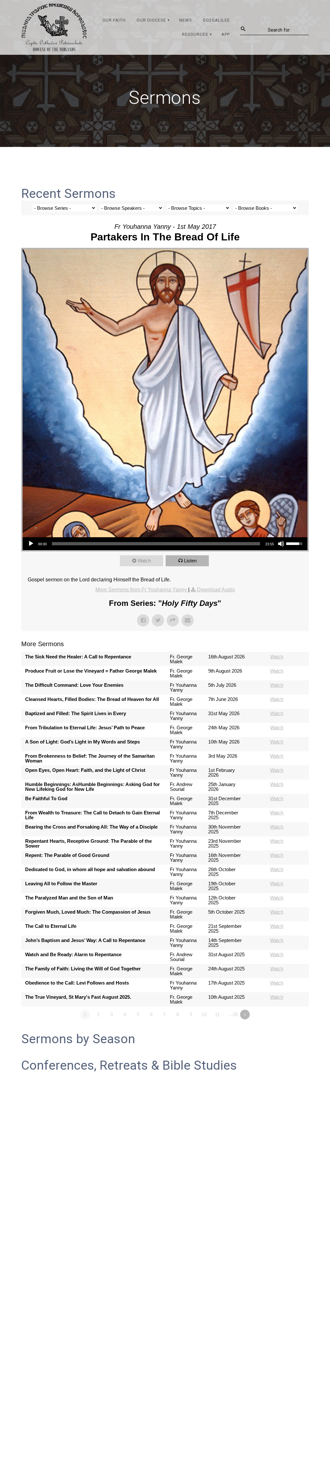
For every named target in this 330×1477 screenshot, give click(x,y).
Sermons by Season (78, 1039)
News (185, 20)
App (225, 34)
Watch (144, 560)
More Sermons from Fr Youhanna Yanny (141, 589)
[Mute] (281, 543)
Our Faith (114, 20)
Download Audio (216, 589)
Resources (195, 34)
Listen (190, 560)
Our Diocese (151, 20)
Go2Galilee (216, 20)
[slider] (156, 543)
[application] (165, 543)
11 (217, 1014)
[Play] (31, 543)
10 (204, 1014)
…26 (233, 1014)
